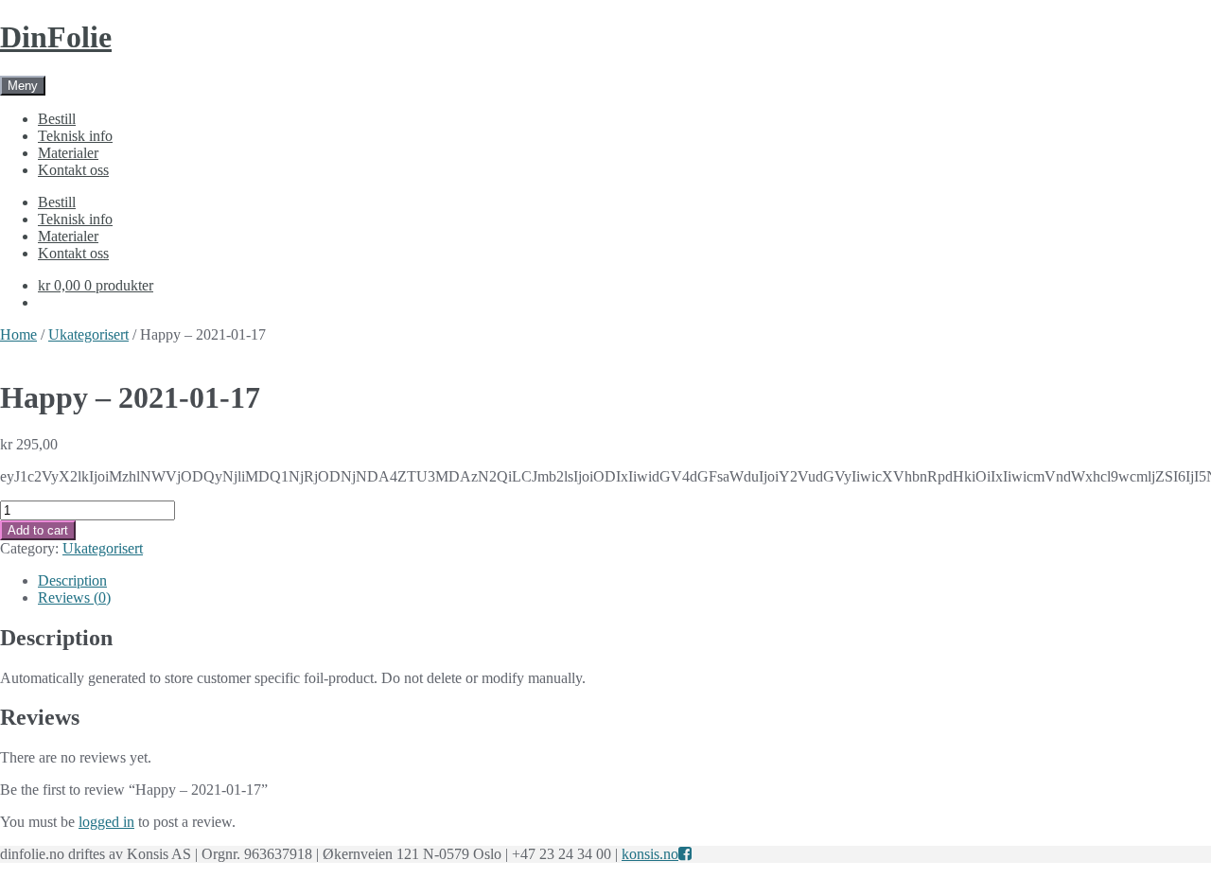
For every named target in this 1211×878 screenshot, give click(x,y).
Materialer (68, 153)
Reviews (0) (74, 597)
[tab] (624, 580)
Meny (23, 86)
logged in (106, 822)
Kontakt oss (73, 170)
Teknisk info (75, 136)
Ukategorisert (88, 334)
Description (72, 580)
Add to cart (38, 530)
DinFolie (56, 37)
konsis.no (650, 854)
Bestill (57, 119)
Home (18, 334)
